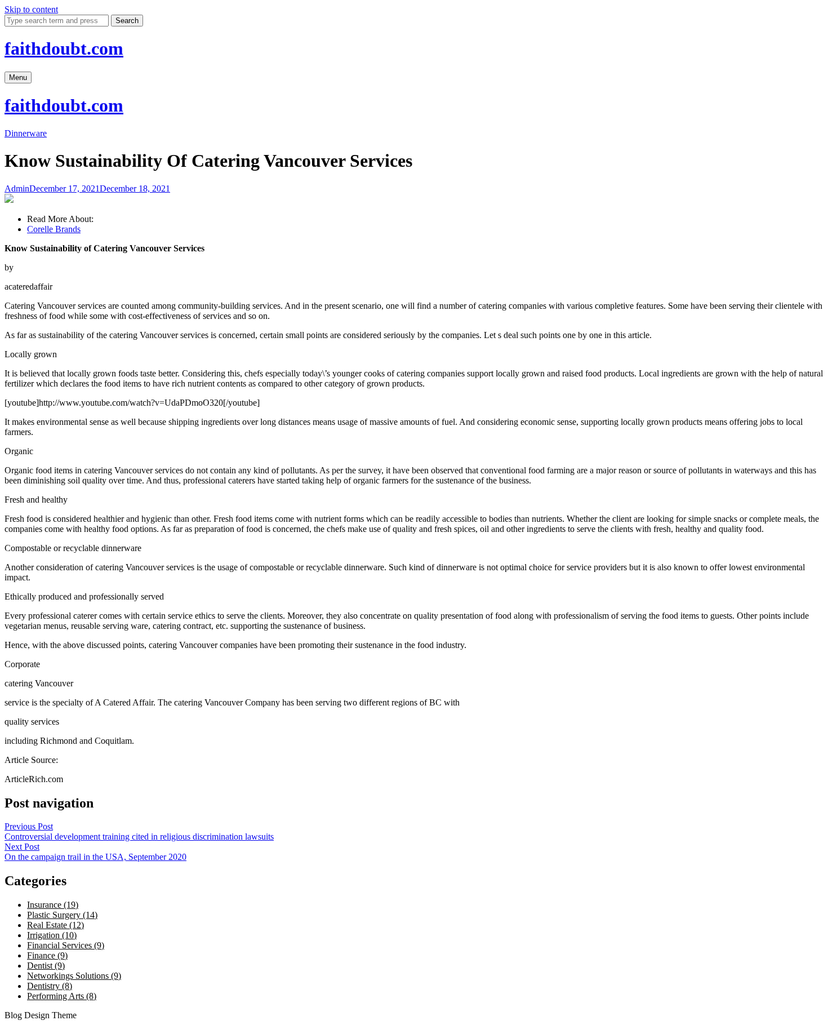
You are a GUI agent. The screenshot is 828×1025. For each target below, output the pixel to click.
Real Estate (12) (55, 925)
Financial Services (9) (65, 945)
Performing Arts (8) (61, 996)
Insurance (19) (52, 904)
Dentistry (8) (49, 986)
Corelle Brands (54, 229)
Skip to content (31, 9)
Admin (17, 188)
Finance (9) (47, 955)
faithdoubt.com (64, 48)
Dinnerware (26, 133)
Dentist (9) (46, 965)
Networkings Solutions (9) (74, 975)
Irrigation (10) (52, 935)
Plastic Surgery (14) (62, 915)
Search (127, 20)
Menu (18, 77)
